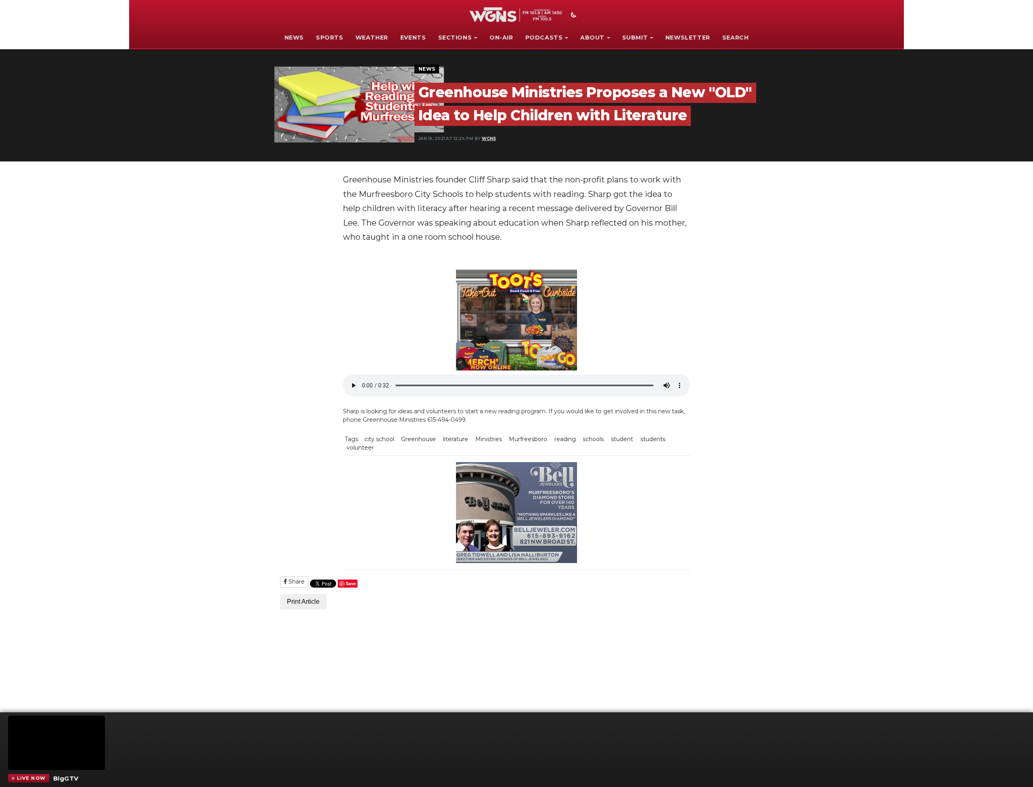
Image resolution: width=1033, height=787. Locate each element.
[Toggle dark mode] (572, 15)
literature (455, 439)
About (592, 37)
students (652, 439)
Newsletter (687, 37)
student (622, 439)
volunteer (360, 447)
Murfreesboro (528, 439)
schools (593, 439)
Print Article (303, 601)
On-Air (501, 37)
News (294, 37)
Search (735, 37)
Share (296, 581)
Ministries (488, 439)
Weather (371, 37)
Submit (635, 37)
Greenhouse (418, 439)
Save (351, 583)
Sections (455, 37)
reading (565, 439)
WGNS (489, 138)
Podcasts (544, 37)
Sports (329, 37)
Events (413, 37)
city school (379, 439)
